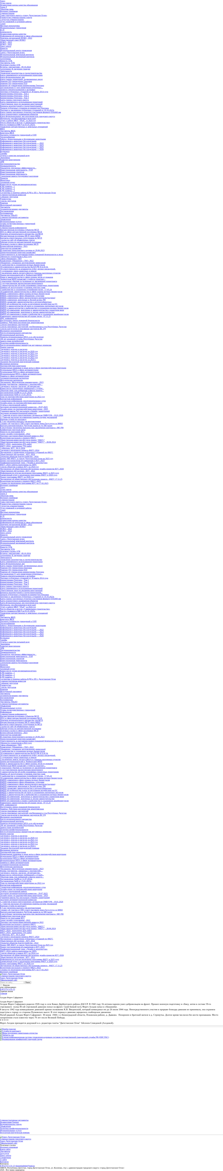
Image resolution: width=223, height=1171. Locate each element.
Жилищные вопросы (9, 364)
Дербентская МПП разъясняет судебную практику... (23, 279)
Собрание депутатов (9, 197)
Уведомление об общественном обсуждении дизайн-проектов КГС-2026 (32, 469)
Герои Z (3, 7)
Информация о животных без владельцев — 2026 (22, 149)
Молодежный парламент (11, 205)
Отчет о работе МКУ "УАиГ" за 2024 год (18, 120)
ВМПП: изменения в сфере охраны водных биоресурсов (25, 294)
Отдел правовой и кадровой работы (16, 21)
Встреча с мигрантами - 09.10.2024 (15, 67)
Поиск (27, 982)
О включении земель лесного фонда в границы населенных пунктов (30, 273)
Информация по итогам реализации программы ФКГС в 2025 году (29, 473)
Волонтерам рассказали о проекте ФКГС (18, 438)
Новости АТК (6, 61)
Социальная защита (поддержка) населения (19, 176)
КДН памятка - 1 (7, 186)
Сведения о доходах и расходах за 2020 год (19, 351)
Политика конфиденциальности (14, 343)
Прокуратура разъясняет (10, 248)
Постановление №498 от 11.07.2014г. (16, 392)
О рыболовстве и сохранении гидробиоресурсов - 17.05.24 (26, 289)
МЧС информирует (8, 318)
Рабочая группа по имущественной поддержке (20, 242)
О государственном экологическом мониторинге (21, 283)
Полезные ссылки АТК (10, 65)
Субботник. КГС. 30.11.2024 (12, 448)
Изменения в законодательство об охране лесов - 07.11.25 (25, 316)
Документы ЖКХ (7, 131)
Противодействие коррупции (13, 366)
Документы (5, 207)
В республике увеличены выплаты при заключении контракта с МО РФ (32, 428)
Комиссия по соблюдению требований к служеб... (22, 388)
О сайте (3, 1160)
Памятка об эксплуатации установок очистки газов (22, 287)
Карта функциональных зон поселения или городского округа (27, 116)
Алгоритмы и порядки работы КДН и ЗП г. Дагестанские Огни (28, 193)
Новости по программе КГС (12, 432)
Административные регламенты (14, 217)
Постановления (7, 211)
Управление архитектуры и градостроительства (21, 73)
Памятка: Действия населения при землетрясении (22, 322)
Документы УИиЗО (8, 215)
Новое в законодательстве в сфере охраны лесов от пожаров (26, 277)
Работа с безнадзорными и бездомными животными (23, 139)
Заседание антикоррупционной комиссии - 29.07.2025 (24, 407)
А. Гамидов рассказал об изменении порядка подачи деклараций (28, 417)
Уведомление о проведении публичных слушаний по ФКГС (26, 452)
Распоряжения (6, 213)
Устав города (5, 3)
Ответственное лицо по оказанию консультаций (21, 104)
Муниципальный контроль (12, 335)
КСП (2, 30)
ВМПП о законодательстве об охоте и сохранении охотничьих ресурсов (31, 306)
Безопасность (6, 32)
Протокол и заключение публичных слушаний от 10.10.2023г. (27, 110)
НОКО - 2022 (6, 44)
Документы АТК (7, 63)
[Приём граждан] (8, 1029)
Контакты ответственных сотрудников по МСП (21, 238)
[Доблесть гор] (7, 1035)
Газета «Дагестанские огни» (12, 52)
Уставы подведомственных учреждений (17, 223)
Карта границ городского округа (14, 100)
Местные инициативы (10, 26)
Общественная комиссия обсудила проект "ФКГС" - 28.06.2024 (28, 442)
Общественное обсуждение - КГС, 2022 (17, 471)
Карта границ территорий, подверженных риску (21, 79)
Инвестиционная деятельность (13, 174)
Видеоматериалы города (11, 1124)
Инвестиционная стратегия (12, 172)
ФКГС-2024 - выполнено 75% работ (16, 446)
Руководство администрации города (16, 17)
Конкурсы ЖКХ (7, 133)
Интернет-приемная (9, 1147)
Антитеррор (5, 59)
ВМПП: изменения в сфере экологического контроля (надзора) (27, 298)
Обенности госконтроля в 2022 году (16, 256)
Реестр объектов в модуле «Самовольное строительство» (25, 122)
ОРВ (2, 162)
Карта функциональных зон (12, 77)
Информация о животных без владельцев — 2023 (22, 145)
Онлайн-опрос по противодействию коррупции (21, 403)
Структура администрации (12, 19)
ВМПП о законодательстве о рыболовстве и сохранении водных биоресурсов (34, 308)
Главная (3, 993)
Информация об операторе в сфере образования (21, 36)
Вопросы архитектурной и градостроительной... (21, 106)
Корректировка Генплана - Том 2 (14, 96)
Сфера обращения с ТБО (11, 259)
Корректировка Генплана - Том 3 (14, 98)
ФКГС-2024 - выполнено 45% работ (16, 444)
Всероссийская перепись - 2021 (14, 246)
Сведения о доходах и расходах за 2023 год (19, 355)
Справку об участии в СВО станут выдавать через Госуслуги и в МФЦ (31, 423)
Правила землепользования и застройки (17, 90)
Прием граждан (7, 347)
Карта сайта (5, 1149)
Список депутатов (8, 201)
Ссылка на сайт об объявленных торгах (17, 240)
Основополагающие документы (14, 209)
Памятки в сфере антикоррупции (14, 376)
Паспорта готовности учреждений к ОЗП (18, 135)
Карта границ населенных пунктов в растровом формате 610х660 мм (30, 112)
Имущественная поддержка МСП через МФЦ (20, 236)
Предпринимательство (10, 164)
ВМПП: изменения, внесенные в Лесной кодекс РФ (23, 300)
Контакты (4, 1162)
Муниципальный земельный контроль (17, 54)
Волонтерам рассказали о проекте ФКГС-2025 (20, 481)
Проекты (4, 178)
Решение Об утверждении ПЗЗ (13, 83)
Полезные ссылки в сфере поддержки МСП (19, 244)
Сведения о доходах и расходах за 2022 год (19, 357)
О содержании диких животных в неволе (18, 271)
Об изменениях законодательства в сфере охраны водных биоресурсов (31, 291)
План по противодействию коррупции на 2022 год (22, 397)
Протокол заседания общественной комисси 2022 (21, 436)
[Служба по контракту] (10, 1031)
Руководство (5, 199)
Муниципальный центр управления (16, 50)
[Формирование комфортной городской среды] (21, 1039)
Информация (5, 226)
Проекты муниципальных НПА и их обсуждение (22, 337)
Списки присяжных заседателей (14, 324)
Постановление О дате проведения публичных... (21, 87)
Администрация (7, 13)
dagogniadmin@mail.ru (25, 1166)
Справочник (5, 1157)
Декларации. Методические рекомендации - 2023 (21, 382)
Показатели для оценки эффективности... (18, 168)
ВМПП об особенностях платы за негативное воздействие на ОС (29, 304)
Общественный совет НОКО (13, 40)
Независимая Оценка (9, 1122)
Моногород (5, 180)
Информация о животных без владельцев (18, 141)
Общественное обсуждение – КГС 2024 (17, 454)
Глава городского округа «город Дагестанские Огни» (23, 15)
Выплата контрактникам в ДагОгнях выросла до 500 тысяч (26, 425)
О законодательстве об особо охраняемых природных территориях (29, 285)
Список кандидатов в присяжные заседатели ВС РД (23, 329)
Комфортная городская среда (12, 430)
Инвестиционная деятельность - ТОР (16, 170)
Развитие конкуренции (10, 160)
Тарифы (3, 153)
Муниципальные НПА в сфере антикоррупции (21, 374)
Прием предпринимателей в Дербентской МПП (21, 275)
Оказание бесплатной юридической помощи (19, 362)
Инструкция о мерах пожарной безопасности (20, 320)
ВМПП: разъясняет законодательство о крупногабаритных (26, 302)
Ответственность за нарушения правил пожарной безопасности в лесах (31, 254)
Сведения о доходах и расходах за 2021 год (19, 353)
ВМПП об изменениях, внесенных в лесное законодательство (27, 312)
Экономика (5, 158)
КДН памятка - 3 (7, 190)
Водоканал (5, 151)
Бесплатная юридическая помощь (15, 1132)
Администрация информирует (13, 228)
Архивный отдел (7, 182)
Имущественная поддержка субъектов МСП (19, 230)
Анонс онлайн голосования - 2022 (15, 434)
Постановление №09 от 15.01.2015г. (16, 395)
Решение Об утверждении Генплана (16, 81)
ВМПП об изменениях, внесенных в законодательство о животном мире (32, 310)
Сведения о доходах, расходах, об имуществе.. (20, 386)
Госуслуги (4, 1153)
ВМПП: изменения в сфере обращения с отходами (22, 296)
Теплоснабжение (7, 137)
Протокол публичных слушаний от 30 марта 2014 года (24, 92)
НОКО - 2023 (6, 42)
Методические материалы (11, 380)
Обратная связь (6, 9)
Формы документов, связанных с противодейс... (21, 384)
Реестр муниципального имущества (16, 333)
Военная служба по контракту (13, 419)
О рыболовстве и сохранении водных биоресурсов (22, 265)
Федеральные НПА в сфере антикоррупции (19, 370)
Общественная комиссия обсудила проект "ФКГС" (22, 440)
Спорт (3, 24)
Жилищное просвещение (11, 331)
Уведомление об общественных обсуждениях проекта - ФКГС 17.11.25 (31, 479)
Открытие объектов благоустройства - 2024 (19, 456)
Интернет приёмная (9, 11)
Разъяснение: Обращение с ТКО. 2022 (17, 261)
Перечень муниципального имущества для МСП (21, 234)
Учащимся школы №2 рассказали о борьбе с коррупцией (25, 411)
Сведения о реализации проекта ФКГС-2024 (19, 450)
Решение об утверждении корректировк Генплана (22, 85)
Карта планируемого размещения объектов (19, 114)
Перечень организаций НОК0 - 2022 (16, 38)
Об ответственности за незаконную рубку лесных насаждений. (28, 269)
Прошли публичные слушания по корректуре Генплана (24, 108)
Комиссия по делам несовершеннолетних (18, 184)
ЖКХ (2, 129)
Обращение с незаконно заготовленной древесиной (23, 263)
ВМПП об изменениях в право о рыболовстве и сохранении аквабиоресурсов (34, 314)
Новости (4, 48)
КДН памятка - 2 (7, 188)
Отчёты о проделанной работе (13, 405)
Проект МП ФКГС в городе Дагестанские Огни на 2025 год (26, 458)
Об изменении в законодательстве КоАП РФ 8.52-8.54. (24, 267)
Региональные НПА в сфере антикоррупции (19, 372)
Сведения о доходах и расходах (13, 349)
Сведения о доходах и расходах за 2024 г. (18, 360)
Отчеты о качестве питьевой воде (15, 155)
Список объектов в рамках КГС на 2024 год (19, 467)
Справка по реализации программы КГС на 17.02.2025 (24, 483)
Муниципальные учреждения (13, 28)
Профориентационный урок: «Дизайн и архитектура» (24, 463)
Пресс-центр (5, 46)
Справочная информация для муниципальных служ (23, 401)
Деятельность (6, 71)
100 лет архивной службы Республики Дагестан (21, 339)
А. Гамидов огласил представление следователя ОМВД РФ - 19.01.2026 (31, 415)
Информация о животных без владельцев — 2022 (22, 143)
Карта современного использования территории (21, 75)
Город (2, 487)
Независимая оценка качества (13, 34)
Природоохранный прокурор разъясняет (18, 252)
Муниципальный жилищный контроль (17, 57)
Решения (4, 203)
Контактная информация (11, 399)
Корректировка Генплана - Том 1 (14, 94)
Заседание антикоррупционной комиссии (18, 413)
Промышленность (8, 166)
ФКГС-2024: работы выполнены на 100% (18, 465)
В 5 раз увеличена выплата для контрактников (20, 421)
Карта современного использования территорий (21, 102)
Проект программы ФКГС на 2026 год (17, 477)
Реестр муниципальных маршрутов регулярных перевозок (25, 345)
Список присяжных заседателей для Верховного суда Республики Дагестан (33, 327)
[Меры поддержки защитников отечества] (19, 1033)
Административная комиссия (13, 195)
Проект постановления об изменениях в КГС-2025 (22, 461)
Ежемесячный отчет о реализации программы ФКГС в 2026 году (28, 475)
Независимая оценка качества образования (19, 5)
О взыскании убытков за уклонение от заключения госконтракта (28, 281)
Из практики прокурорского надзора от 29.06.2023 (22, 250)
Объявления (5, 219)
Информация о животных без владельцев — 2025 (22, 147)
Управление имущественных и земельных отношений (24, 127)
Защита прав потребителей (12, 341)
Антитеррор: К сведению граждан (15, 69)
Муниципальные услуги (11, 221)
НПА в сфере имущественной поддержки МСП (21, 232)
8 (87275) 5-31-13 (7, 989)
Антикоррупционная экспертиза (14, 378)
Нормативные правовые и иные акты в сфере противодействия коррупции (33, 368)
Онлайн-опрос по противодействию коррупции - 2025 (24, 409)
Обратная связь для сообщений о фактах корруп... (22, 390)
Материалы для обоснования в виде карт (18, 118)
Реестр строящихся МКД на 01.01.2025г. (17, 125)
